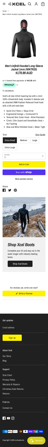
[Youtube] (8, 418)
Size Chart (7, 375)
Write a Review (29, 294)
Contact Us (7, 407)
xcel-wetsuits (9, 90)
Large (34, 140)
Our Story (7, 356)
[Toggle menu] (4, 4)
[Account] (36, 3)
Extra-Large (10, 147)
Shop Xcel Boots (20, 263)
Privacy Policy (9, 379)
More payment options (24, 178)
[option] (24, 38)
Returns (6, 393)
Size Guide (40, 134)
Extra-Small (10, 140)
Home (5, 11)
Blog (5, 360)
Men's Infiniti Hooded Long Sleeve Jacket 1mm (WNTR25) (22, 14)
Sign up (12, 337)
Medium (23, 140)
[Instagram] (12, 418)
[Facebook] (4, 418)
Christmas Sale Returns (13, 389)
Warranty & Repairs (11, 384)
